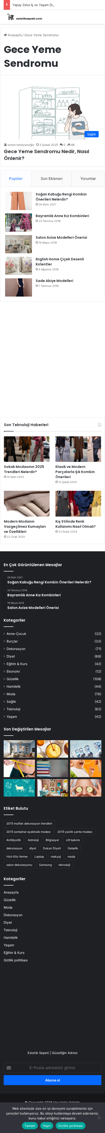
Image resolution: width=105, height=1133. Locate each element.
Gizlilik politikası (16, 960)
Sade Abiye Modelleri (54, 280)
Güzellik (13, 679)
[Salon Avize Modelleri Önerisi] (18, 244)
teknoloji (64, 865)
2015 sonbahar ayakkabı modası (28, 832)
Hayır (47, 1126)
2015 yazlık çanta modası (74, 832)
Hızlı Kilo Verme (17, 856)
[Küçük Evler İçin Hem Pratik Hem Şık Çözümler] (19, 749)
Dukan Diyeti (52, 848)
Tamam (29, 1126)
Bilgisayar (52, 840)
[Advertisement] (52, 357)
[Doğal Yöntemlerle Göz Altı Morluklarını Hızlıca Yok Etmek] (85, 788)
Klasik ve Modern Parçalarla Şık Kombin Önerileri (75, 471)
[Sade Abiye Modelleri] (18, 287)
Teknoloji (13, 709)
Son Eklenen (52, 178)
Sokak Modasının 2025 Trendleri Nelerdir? (24, 469)
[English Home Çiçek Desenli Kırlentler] (18, 266)
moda (71, 856)
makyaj (56, 856)
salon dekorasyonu (19, 865)
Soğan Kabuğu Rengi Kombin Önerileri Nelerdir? (61, 197)
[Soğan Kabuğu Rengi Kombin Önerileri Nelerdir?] (18, 201)
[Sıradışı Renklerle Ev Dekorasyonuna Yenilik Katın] (52, 788)
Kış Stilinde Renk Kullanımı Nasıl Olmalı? (75, 524)
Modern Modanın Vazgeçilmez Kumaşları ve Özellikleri (25, 526)
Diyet (11, 656)
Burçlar (12, 641)
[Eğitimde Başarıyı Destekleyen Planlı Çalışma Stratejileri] (52, 768)
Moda (11, 694)
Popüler (16, 178)
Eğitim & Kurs (17, 664)
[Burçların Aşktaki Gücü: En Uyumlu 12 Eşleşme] (19, 788)
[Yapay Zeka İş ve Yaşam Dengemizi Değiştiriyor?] (85, 749)
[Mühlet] (23, 16)
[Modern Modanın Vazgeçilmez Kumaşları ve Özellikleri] (27, 504)
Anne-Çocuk (16, 634)
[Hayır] (98, 1117)
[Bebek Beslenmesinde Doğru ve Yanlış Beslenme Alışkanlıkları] (85, 768)
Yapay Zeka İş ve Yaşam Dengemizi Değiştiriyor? (48, 5)
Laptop (39, 856)
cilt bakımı (73, 840)
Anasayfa (14, 35)
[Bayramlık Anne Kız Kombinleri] (18, 222)
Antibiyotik (13, 840)
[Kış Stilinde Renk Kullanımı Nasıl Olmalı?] (78, 504)
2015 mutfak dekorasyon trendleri (29, 823)
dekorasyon (14, 848)
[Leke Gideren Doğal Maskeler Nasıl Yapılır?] (52, 749)
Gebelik (73, 848)
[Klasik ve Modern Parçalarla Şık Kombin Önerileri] (78, 449)
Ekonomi (13, 671)
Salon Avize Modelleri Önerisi (61, 237)
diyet (32, 848)
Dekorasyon (16, 649)
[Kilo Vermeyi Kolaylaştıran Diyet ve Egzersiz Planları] (19, 768)
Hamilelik (14, 686)
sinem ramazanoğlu (21, 145)
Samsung (45, 865)
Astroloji (33, 840)
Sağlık (11, 701)
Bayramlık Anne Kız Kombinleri (62, 215)
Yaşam (12, 717)
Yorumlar (88, 178)
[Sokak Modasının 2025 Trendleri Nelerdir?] (27, 449)
